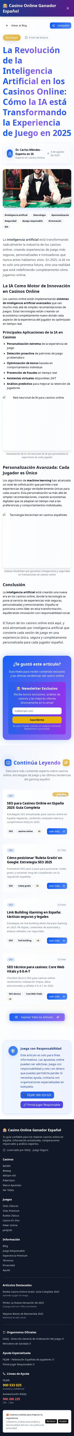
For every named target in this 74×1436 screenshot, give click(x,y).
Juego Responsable (14, 1250)
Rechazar (51, 1421)
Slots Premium (11, 1210)
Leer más (54, 831)
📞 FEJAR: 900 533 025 (37, 1095)
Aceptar (63, 1421)
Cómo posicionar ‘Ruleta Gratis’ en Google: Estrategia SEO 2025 (34, 859)
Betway (7, 1170)
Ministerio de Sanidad (15, 1343)
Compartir (63, 25)
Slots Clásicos (10, 1206)
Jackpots (7, 1230)
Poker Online (10, 1225)
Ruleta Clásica (11, 1215)
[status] (37, 1421)
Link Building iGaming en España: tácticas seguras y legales (34, 914)
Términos (8, 1260)
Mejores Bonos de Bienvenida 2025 (23, 1313)
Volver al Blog (19, 25)
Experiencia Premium (15, 1255)
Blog (5, 1246)
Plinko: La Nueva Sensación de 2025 (23, 1302)
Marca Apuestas (12, 1185)
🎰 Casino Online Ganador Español (29, 8)
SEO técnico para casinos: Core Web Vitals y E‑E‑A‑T (35, 969)
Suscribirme (37, 719)
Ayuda (6, 1270)
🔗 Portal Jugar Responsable (41, 1105)
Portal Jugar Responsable (17, 1364)
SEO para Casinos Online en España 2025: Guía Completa (35, 805)
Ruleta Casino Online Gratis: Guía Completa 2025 (31, 1291)
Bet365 (7, 1166)
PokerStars (9, 1180)
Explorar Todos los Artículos (37, 1017)
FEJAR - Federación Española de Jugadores (27, 1359)
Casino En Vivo (11, 1220)
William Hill (9, 1175)
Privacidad (9, 1265)
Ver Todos (8, 1190)
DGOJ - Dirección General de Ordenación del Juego (32, 1338)
